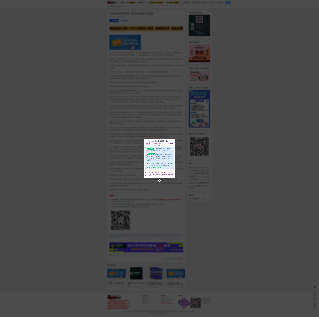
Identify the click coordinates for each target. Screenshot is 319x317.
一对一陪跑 (152, 154)
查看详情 (157, 167)
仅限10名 (151, 148)
